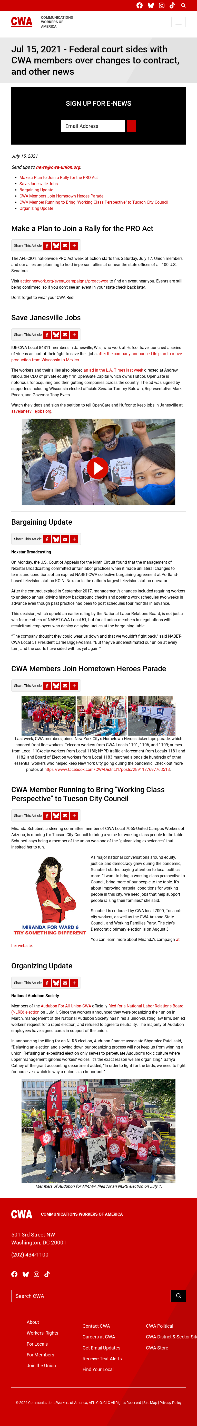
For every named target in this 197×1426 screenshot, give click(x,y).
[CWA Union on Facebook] (140, 5)
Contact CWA (96, 1326)
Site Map (150, 1403)
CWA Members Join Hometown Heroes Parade (61, 196)
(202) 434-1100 (29, 1255)
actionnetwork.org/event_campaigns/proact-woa (64, 281)
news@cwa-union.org (58, 167)
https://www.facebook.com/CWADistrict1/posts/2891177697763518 (107, 769)
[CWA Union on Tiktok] (173, 5)
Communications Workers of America (82, 1214)
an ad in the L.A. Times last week (113, 370)
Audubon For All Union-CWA (66, 1006)
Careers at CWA (99, 1336)
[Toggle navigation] (178, 22)
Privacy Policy (171, 1403)
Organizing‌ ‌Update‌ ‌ (36, 208)
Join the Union (41, 1365)
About (33, 1322)
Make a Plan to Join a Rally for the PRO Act (58, 177)
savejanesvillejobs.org (31, 411)
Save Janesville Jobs (38, 183)
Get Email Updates (101, 1348)
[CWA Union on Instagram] (162, 5)
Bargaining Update (36, 189)
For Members (40, 1354)
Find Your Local (98, 1369)
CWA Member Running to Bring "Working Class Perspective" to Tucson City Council (93, 202)
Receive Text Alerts (102, 1358)
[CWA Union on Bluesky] (152, 5)
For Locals (37, 1344)
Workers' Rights (42, 1333)
